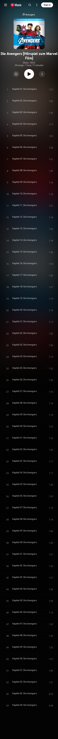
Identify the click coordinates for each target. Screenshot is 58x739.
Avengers (30, 14)
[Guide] (5, 5)
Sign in (47, 5)
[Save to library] (16, 74)
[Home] (16, 5)
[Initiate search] (29, 4)
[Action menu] (42, 74)
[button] (16, 74)
